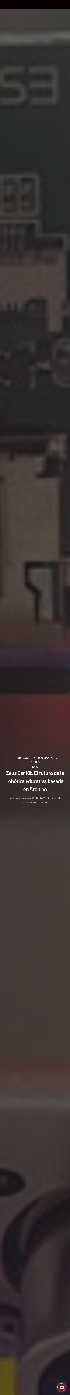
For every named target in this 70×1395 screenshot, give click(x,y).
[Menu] (65, 4)
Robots (35, 762)
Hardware (22, 758)
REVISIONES (45, 758)
